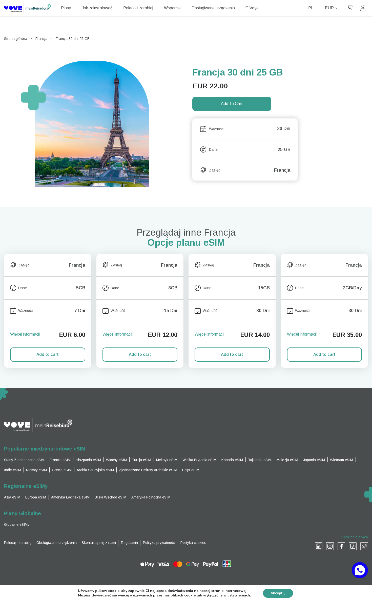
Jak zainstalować (97, 8)
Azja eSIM (12, 497)
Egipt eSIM (190, 470)
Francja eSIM (60, 460)
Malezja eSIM (287, 460)
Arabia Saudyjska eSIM (95, 470)
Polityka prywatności (159, 543)
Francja (41, 39)
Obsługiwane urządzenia (213, 8)
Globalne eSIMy (16, 524)
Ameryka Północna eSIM (150, 497)
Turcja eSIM (141, 460)
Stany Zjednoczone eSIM (24, 460)
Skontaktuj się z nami (99, 543)
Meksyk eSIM (166, 460)
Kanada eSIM (232, 460)
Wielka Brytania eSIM (199, 460)
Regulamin (129, 543)
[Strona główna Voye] (27, 8)
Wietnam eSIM (341, 460)
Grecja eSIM (62, 470)
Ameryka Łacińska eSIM (70, 497)
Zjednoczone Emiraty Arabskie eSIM (148, 470)
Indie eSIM (12, 470)
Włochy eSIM (116, 460)
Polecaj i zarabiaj (138, 8)
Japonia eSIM (314, 460)
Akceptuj (278, 593)
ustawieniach (239, 595)
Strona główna (15, 39)
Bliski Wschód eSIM (110, 497)
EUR (329, 8)
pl (310, 8)
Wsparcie (172, 8)
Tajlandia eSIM (260, 460)
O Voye (252, 8)
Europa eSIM (35, 497)
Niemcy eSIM (36, 470)
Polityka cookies (193, 543)
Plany (66, 8)
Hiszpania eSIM (88, 460)
